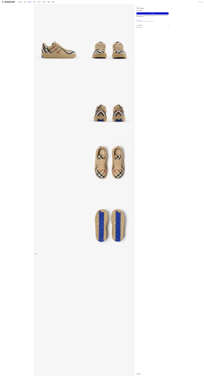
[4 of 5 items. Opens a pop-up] (84, 161)
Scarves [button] (44, 2)
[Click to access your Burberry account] (201, 2)
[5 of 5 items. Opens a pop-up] (84, 224)
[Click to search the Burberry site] (199, 2)
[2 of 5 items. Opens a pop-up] (109, 35)
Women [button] (20, 2)
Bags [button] (49, 2)
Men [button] (25, 2)
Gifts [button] (34, 2)
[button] (152, 13)
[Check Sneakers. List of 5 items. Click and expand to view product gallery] (84, 130)
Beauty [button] (53, 2)
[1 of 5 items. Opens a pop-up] (59, 35)
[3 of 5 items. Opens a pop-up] (84, 98)
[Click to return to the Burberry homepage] (10, 2)
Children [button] (29, 2)
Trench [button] (39, 2)
